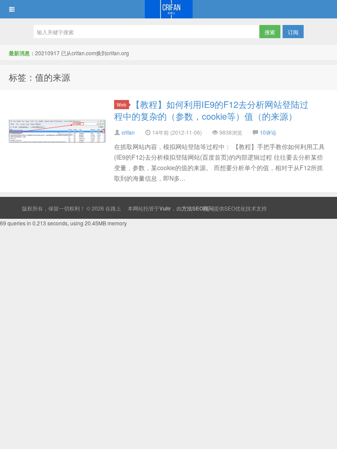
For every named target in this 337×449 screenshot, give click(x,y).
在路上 (168, 9)
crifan (128, 132)
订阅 (293, 32)
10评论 (268, 132)
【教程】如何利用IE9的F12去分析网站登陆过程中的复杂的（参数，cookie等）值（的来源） (211, 110)
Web (121, 104)
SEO (229, 208)
